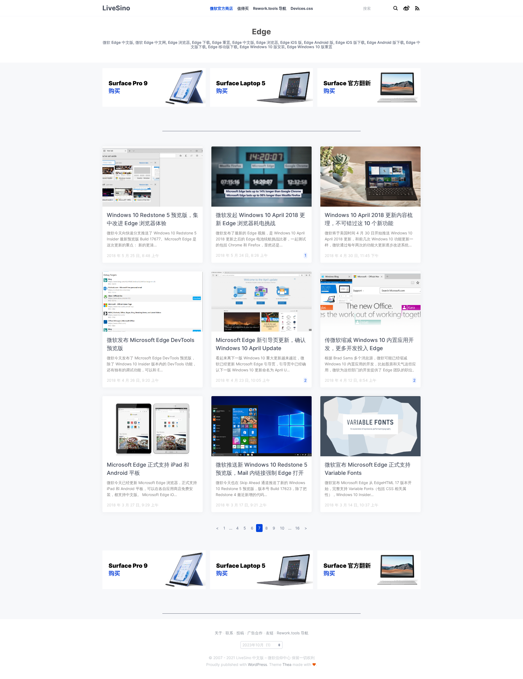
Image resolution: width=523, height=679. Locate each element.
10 (282, 528)
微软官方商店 (221, 8)
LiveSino (116, 8)
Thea (286, 664)
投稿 (240, 633)
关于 (218, 633)
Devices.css (302, 8)
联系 (229, 633)
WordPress (257, 664)
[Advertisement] (261, 119)
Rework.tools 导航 (269, 8)
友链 (269, 633)
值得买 (243, 8)
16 (297, 528)
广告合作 (255, 633)
